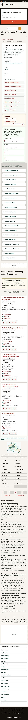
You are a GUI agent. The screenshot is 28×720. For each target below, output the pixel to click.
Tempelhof (5, 478)
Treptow (5, 481)
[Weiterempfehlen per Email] (12, 322)
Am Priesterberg (5, 689)
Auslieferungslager (9, 98)
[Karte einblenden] (3, 322)
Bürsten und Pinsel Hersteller (12, 225)
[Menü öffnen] (25, 5)
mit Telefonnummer (10, 121)
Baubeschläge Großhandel (11, 102)
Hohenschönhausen (20, 458)
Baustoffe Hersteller (10, 221)
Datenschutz (10, 709)
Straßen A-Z (10, 711)
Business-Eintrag (18, 124)
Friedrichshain (19, 455)
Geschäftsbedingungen (6, 713)
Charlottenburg (6, 455)
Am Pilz (3, 666)
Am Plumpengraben (6, 675)
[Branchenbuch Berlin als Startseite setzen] (22, 492)
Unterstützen (7, 495)
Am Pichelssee (4, 664)
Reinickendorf (6, 472)
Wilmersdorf (19, 483)
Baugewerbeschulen (10, 239)
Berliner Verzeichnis (7, 39)
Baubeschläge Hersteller (11, 106)
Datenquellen (21, 495)
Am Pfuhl (3, 661)
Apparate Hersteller (9, 110)
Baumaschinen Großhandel (12, 248)
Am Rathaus (4, 700)
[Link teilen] (8, 492)
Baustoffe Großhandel (10, 216)
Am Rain (3, 697)
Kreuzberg (5, 460)
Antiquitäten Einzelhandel (11, 235)
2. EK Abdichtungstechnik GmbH (12, 328)
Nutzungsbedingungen (19, 709)
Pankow (5, 469)
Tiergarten (19, 478)
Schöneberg (19, 472)
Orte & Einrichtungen (18, 711)
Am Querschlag (5, 694)
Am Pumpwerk (4, 691)
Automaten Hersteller (10, 212)
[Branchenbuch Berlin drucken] (2, 492)
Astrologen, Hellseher (10, 94)
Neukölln (19, 466)
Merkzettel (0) (24, 1)
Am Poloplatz (4, 678)
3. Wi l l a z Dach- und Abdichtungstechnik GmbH (10, 355)
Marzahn (18, 463)
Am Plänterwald (5, 669)
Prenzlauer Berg (20, 469)
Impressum (3, 709)
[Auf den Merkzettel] (6, 322)
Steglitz (18, 475)
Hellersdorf (5, 458)
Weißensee (5, 483)
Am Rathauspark (5, 703)
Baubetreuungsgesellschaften (12, 86)
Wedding (19, 481)
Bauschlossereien (9, 253)
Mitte (4, 466)
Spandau (5, 475)
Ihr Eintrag (22, 713)
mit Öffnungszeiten (9, 119)
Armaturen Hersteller (10, 90)
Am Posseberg (4, 680)
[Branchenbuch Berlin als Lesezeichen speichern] (15, 492)
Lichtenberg (5, 463)
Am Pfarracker (4, 652)
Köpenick (18, 460)
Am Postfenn (4, 683)
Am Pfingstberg (5, 655)
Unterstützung (16, 713)
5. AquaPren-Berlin (8, 413)
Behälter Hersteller (9, 258)
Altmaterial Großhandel (11, 230)
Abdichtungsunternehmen (11, 82)
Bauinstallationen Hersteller (12, 244)
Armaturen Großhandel (11, 207)
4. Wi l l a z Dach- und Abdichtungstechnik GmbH (10, 386)
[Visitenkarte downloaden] (9, 322)
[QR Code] (15, 322)
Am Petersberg (4, 650)
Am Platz (3, 672)
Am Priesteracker (5, 686)
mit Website (7, 124)
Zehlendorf (5, 486)
